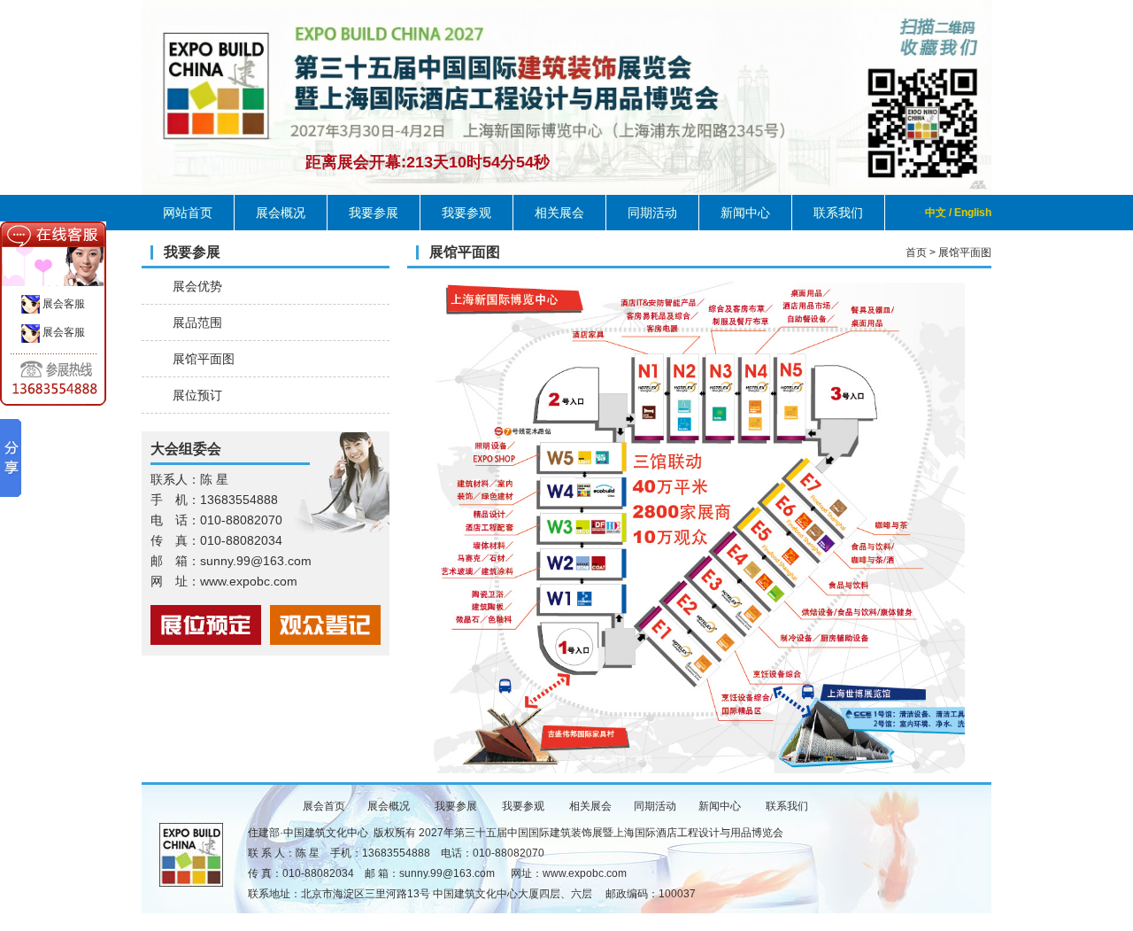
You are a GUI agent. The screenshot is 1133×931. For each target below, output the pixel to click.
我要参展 (373, 213)
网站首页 (187, 213)
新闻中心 (745, 213)
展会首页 (324, 806)
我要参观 (466, 213)
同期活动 (652, 213)
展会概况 (280, 213)
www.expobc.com (585, 873)
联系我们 (838, 213)
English (972, 212)
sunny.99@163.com (447, 873)
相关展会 (559, 213)
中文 (935, 212)
